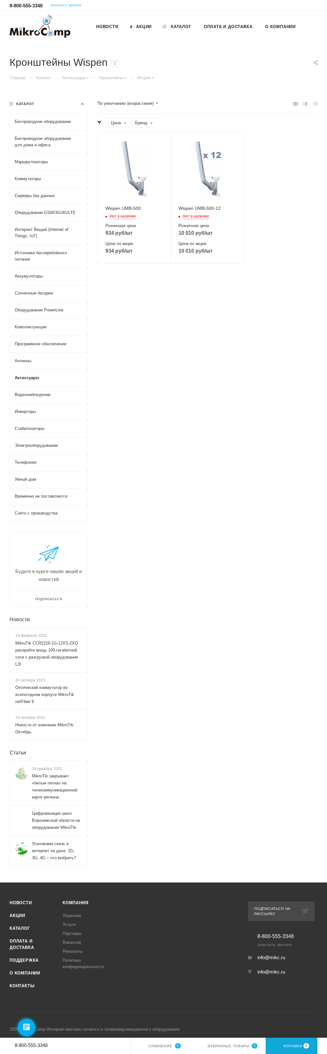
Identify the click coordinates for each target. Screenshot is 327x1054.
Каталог (20, 928)
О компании (25, 973)
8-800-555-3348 (26, 5)
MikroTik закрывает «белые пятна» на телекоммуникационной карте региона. (54, 786)
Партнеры (72, 933)
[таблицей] (315, 103)
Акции (17, 915)
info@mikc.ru (271, 957)
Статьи (18, 752)
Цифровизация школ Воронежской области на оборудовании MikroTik (56, 820)
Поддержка (24, 960)
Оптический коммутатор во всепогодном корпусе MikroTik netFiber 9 (44, 694)
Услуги (69, 924)
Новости (20, 619)
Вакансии (72, 942)
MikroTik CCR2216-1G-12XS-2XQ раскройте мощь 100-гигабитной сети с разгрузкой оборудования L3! (46, 654)
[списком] (305, 103)
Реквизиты (73, 951)
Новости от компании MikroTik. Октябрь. (45, 728)
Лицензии (72, 915)
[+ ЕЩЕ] (309, 26)
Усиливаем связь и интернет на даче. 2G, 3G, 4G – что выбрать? (54, 850)
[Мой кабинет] (314, 6)
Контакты (22, 985)
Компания (75, 902)
